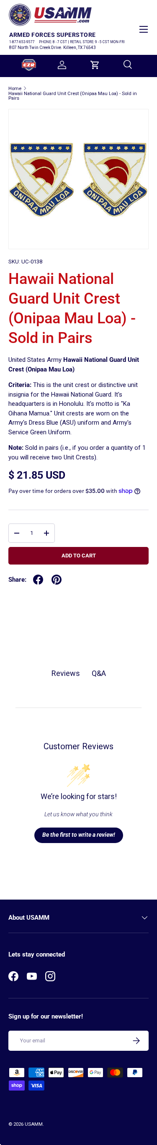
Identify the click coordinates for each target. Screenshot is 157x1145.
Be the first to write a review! (78, 834)
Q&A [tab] (99, 673)
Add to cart (79, 555)
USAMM (34, 1124)
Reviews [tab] (65, 673)
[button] (95, 65)
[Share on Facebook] (38, 579)
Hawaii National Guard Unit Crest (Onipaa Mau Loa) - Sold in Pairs (72, 96)
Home (14, 88)
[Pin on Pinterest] (56, 579)
